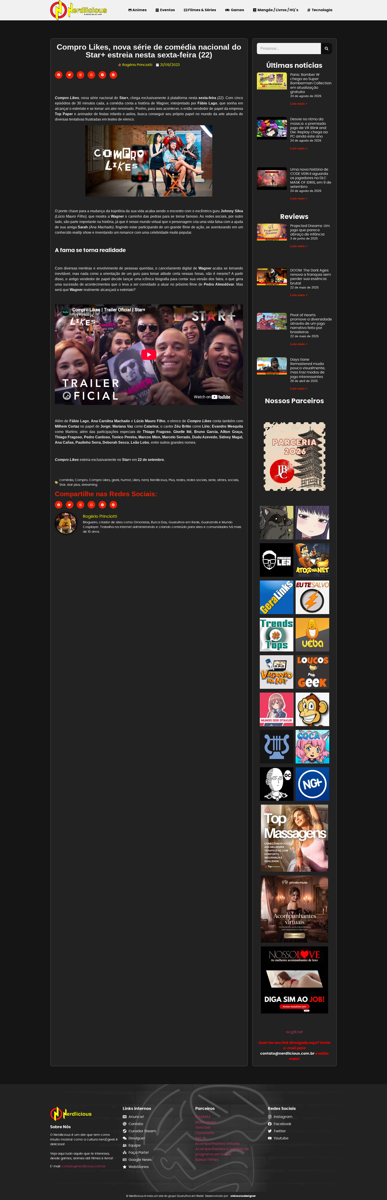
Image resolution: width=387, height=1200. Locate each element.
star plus (73, 484)
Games (237, 10)
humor (126, 480)
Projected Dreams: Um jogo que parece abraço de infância (310, 230)
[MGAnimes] (312, 523)
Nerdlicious (158, 480)
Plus (172, 480)
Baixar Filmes (207, 1159)
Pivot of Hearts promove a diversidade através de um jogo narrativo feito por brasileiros (311, 323)
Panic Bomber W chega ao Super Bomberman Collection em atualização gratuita (310, 83)
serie (212, 480)
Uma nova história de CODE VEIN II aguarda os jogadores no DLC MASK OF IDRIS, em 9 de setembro (310, 178)
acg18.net (294, 1032)
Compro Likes (99, 480)
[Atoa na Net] (312, 560)
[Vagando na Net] (276, 672)
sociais (233, 480)
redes (180, 480)
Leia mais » (298, 103)
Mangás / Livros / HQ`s (277, 10)
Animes (139, 10)
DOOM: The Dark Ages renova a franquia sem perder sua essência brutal (310, 277)
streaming (89, 484)
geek (115, 480)
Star (62, 484)
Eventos (167, 10)
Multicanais (205, 1122)
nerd (144, 480)
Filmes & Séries (201, 10)
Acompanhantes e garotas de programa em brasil (222, 1151)
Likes (136, 480)
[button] (58, 75)
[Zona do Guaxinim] (276, 523)
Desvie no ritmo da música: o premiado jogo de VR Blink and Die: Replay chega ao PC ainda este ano (309, 128)
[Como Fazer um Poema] (276, 747)
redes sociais (197, 480)
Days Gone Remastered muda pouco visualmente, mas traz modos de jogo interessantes (307, 368)
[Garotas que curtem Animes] (312, 747)
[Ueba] (312, 635)
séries (221, 480)
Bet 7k (200, 1138)
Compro (81, 480)
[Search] (326, 48)
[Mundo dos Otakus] (276, 710)
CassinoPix (204, 1132)
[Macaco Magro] (312, 710)
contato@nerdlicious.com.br (83, 1166)
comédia (66, 480)
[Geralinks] (276, 598)
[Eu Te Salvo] (312, 598)
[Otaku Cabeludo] (276, 784)
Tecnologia (321, 10)
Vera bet (203, 1127)
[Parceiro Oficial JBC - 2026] (294, 455)
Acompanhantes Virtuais (217, 1143)
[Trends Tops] (276, 635)
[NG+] (312, 784)
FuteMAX (203, 1116)
